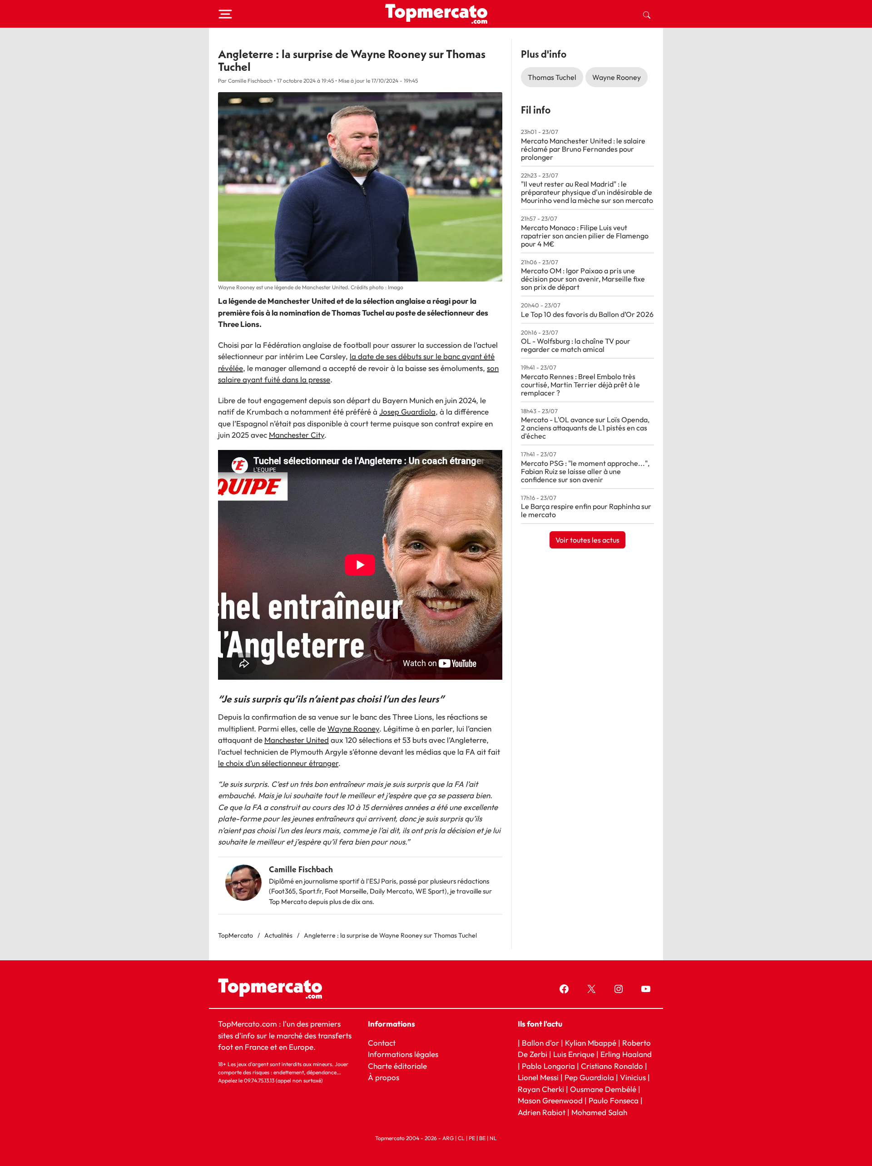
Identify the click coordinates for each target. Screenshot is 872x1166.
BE (482, 1138)
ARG (448, 1138)
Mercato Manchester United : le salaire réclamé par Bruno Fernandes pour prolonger (583, 149)
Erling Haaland (626, 1054)
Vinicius (633, 1077)
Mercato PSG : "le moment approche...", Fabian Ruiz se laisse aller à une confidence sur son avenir (585, 471)
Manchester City (296, 435)
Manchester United (296, 740)
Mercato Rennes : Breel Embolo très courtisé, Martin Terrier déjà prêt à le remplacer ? (580, 384)
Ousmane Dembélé (603, 1089)
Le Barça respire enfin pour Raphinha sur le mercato (586, 510)
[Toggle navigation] (225, 14)
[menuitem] (646, 14)
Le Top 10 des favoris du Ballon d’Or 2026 (587, 314)
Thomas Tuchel (552, 77)
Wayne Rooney (353, 728)
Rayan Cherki (541, 1089)
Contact (382, 1042)
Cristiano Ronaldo (612, 1066)
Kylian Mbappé (590, 1042)
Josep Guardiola (407, 411)
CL (461, 1138)
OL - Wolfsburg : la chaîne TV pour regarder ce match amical (575, 345)
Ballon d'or (540, 1042)
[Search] (646, 14)
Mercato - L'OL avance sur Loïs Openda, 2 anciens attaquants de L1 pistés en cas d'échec (585, 427)
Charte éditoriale (397, 1066)
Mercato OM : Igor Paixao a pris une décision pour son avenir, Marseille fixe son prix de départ (583, 279)
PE (472, 1138)
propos (386, 1077)
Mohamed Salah (599, 1112)
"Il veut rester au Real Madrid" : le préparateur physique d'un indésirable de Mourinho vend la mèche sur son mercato (587, 192)
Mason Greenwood (551, 1100)
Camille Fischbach (301, 869)
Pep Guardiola (589, 1077)
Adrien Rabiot (541, 1112)
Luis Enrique (574, 1054)
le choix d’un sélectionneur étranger (278, 763)
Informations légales (403, 1054)
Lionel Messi (538, 1077)
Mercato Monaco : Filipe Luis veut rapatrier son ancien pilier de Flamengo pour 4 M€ (585, 235)
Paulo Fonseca (614, 1100)
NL (493, 1138)
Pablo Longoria (548, 1066)
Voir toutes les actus (587, 539)
